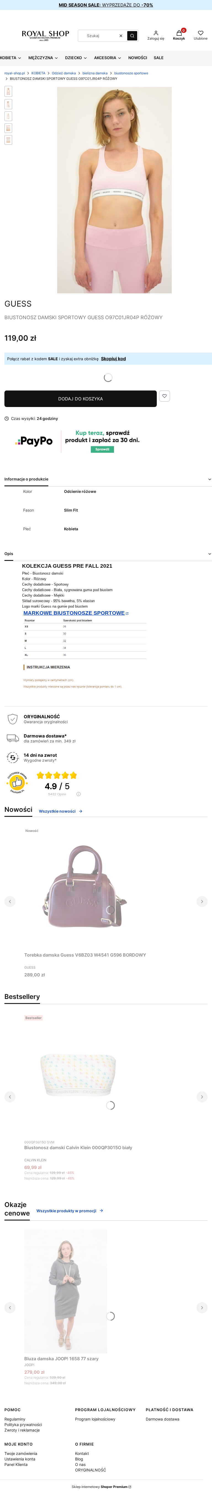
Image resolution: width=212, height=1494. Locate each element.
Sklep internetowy (100, 1487)
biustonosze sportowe (131, 73)
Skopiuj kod (113, 358)
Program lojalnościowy (95, 1419)
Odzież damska (64, 73)
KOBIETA (38, 73)
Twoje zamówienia (20, 1453)
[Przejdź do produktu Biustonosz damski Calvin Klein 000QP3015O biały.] (78, 1075)
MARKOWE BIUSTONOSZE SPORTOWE (74, 613)
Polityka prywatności (23, 1424)
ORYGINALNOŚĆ (90, 1470)
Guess (18, 303)
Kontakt (82, 1453)
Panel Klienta (16, 1464)
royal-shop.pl (14, 73)
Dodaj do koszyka (80, 399)
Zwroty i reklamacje (22, 1430)
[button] (132, 35)
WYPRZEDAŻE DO (106, 5)
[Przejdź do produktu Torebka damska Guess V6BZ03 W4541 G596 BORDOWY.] (85, 888)
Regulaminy (14, 1419)
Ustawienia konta (19, 1459)
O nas (80, 1464)
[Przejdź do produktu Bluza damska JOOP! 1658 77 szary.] (65, 1291)
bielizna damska (95, 73)
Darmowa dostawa (162, 1419)
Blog (79, 1459)
